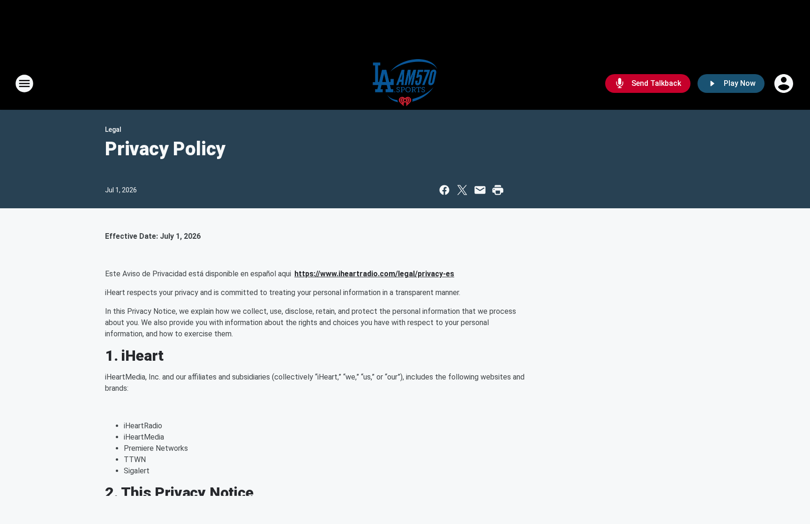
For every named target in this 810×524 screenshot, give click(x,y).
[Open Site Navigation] (24, 83)
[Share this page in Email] (480, 190)
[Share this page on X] (462, 190)
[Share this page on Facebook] (444, 190)
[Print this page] (497, 190)
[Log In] (784, 83)
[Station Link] (405, 83)
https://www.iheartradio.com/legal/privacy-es (374, 273)
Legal (113, 129)
